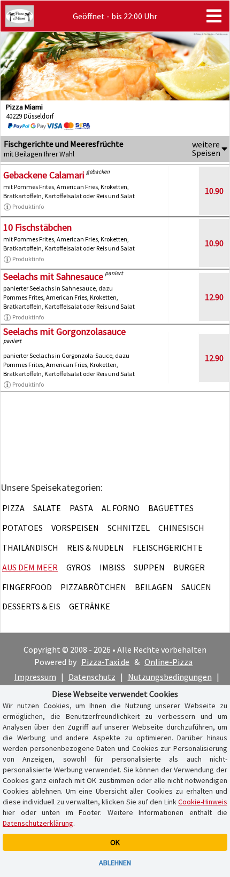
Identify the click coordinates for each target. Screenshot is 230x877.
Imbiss (112, 567)
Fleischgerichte (168, 547)
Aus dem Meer (30, 567)
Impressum (35, 676)
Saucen (196, 587)
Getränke (89, 606)
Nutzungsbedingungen (170, 676)
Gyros (78, 567)
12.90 (214, 297)
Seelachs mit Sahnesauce (53, 276)
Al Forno (121, 508)
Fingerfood (27, 587)
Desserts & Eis (31, 606)
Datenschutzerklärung (38, 823)
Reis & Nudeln (95, 547)
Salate (47, 508)
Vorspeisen (75, 527)
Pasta (81, 508)
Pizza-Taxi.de (105, 661)
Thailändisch (30, 547)
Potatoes (22, 527)
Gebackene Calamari (44, 175)
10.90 (214, 190)
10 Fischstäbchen (37, 227)
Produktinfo (28, 206)
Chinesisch (181, 527)
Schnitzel (129, 527)
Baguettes (171, 508)
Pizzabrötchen (93, 587)
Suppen (149, 567)
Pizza (13, 508)
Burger (189, 567)
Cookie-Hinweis (202, 801)
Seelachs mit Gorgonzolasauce (64, 331)
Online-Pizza (168, 661)
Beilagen (154, 587)
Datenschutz (92, 676)
